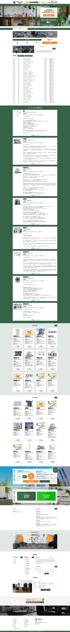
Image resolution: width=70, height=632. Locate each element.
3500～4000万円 (51, 561)
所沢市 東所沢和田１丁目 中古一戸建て (28, 88)
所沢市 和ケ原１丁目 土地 (39, 381)
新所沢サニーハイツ (25, 69)
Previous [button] (0, 16)
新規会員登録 (14, 623)
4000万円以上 (38, 563)
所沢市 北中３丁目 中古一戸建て (27, 84)
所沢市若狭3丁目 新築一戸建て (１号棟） (29, 140)
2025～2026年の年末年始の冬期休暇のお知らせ (42, 514)
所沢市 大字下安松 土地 (39, 431)
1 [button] (33, 25)
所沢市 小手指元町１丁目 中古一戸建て (28, 62)
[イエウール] (35, 602)
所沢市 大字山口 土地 (26, 102)
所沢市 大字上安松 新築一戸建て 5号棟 (29, 453)
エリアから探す (38, 51)
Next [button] (69, 16)
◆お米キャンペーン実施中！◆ (17, 511)
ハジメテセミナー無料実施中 (16, 628)
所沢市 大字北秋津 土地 (26, 65)
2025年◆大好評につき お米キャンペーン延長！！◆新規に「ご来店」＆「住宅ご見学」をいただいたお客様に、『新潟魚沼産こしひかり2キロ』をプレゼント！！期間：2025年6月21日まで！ (46, 518)
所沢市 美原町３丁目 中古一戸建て (27, 81)
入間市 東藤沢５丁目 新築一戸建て (27, 253)
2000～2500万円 (51, 559)
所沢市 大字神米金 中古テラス (52, 409)
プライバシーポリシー (26, 626)
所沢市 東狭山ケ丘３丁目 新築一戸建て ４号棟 (29, 76)
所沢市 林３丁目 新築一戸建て (27, 59)
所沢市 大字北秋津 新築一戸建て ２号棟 (40, 359)
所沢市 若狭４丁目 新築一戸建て (27, 200)
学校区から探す (50, 51)
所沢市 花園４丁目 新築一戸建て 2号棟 (40, 410)
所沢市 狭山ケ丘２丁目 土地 (26, 99)
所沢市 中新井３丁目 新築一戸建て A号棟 (17, 338)
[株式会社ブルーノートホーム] (18, 3)
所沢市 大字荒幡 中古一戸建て (27, 83)
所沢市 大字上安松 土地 (26, 87)
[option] (35, 16)
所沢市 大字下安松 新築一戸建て (27, 91)
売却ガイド (14, 626)
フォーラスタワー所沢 (16, 431)
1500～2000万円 (45, 559)
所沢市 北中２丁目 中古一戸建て (27, 61)
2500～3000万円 (39, 561)
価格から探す (46, 51)
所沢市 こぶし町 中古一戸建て (27, 66)
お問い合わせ (25, 625)
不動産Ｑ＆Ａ (14, 627)
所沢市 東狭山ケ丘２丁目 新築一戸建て (28, 80)
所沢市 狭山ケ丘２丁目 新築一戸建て (28, 278)
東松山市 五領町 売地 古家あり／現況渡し (29, 112)
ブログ (25, 627)
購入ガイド (14, 625)
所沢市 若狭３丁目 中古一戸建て (27, 85)
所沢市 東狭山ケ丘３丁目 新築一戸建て (28, 73)
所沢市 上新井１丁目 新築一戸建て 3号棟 (17, 410)
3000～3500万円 (45, 561)
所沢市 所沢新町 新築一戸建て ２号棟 (40, 453)
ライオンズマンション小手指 (27, 98)
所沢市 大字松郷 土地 (26, 68)
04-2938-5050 (53, 2)
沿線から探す (42, 51)
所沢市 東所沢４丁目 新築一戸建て (27, 96)
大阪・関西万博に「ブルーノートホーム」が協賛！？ (43, 521)
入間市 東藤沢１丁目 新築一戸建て (27, 305)
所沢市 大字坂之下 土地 (51, 381)
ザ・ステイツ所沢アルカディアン (27, 70)
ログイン (14, 624)
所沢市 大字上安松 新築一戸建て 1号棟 (52, 338)
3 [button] (36, 25)
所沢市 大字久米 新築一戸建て (27, 58)
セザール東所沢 (15, 381)
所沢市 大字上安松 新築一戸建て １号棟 (29, 382)
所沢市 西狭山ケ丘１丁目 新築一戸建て (28, 72)
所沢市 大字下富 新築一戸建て (52, 452)
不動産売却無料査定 (26, 624)
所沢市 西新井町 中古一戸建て (27, 94)
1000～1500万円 (39, 559)
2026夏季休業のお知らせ (39, 511)
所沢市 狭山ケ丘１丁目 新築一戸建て (28, 77)
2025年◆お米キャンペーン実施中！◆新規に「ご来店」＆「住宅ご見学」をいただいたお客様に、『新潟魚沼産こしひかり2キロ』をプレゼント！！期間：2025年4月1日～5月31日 (46, 525)
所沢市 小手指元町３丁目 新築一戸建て (29, 338)
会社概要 (25, 623)
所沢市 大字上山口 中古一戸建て (27, 95)
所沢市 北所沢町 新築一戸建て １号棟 (17, 359)
